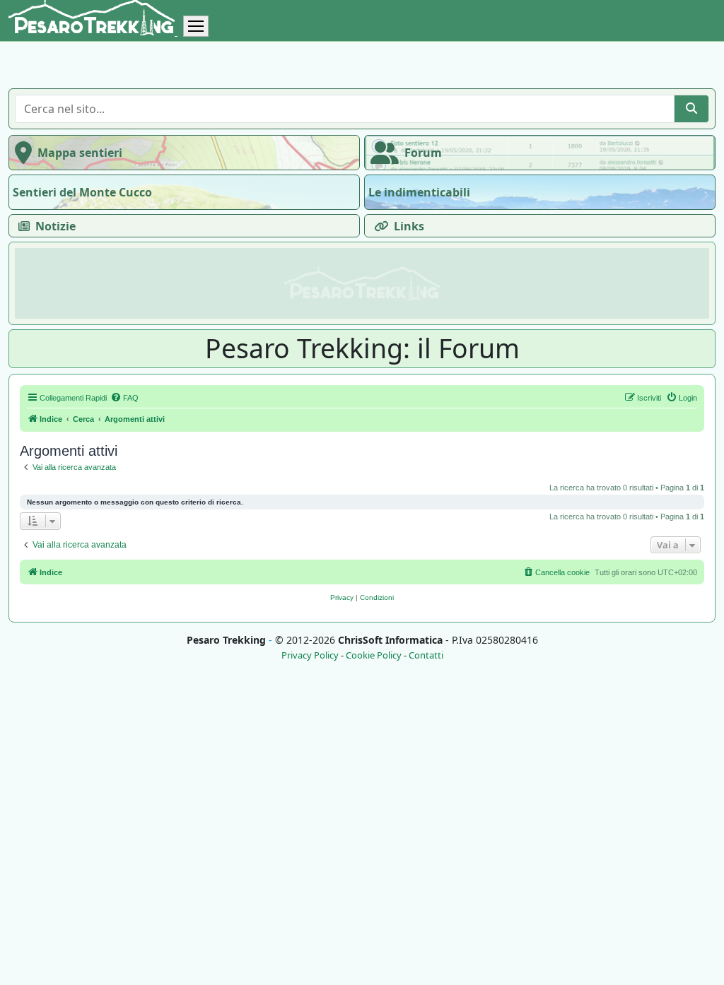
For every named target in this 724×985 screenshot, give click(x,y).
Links (409, 226)
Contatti (426, 655)
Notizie (55, 226)
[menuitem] (124, 397)
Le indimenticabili (419, 192)
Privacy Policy (310, 655)
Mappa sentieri (79, 152)
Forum (423, 152)
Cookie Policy (374, 655)
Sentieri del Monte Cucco (82, 192)
